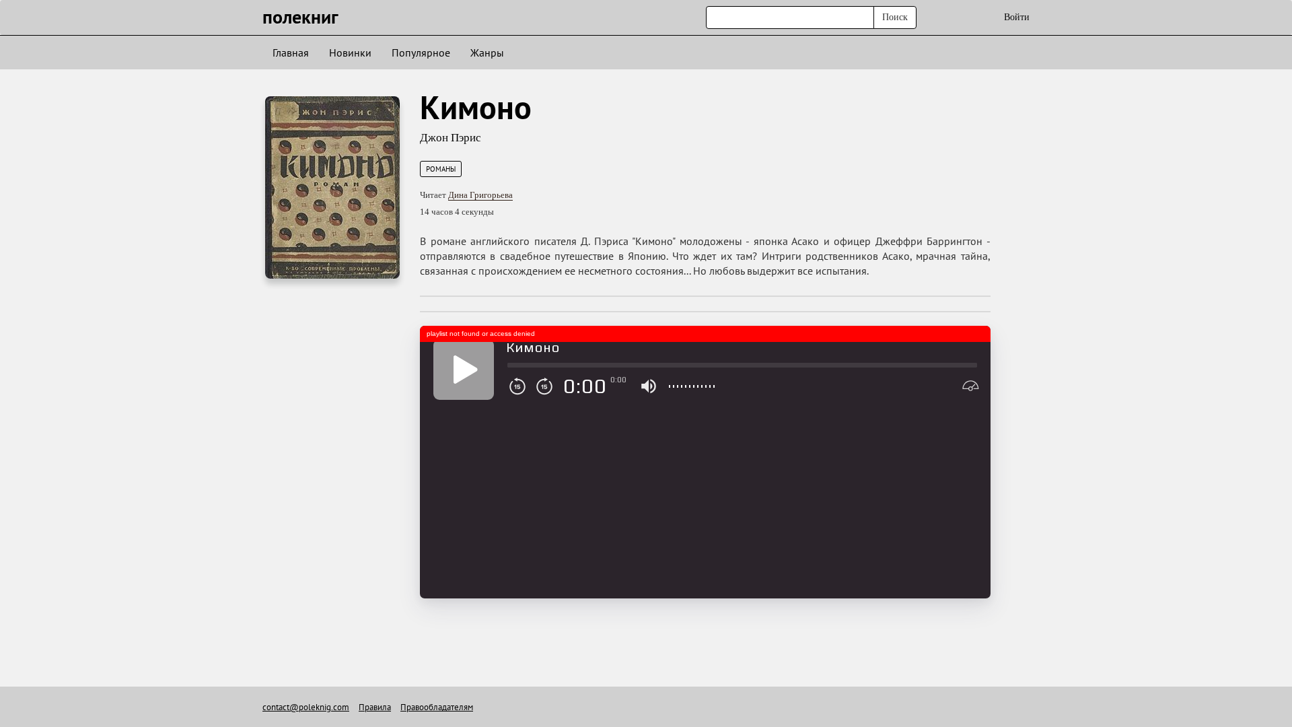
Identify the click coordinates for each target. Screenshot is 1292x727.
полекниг (300, 16)
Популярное (421, 52)
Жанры (487, 52)
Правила (375, 707)
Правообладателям (436, 707)
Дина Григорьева (480, 195)
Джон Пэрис (450, 137)
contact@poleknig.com (305, 707)
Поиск (895, 17)
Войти (1017, 17)
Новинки (350, 52)
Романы (441, 169)
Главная (291, 52)
